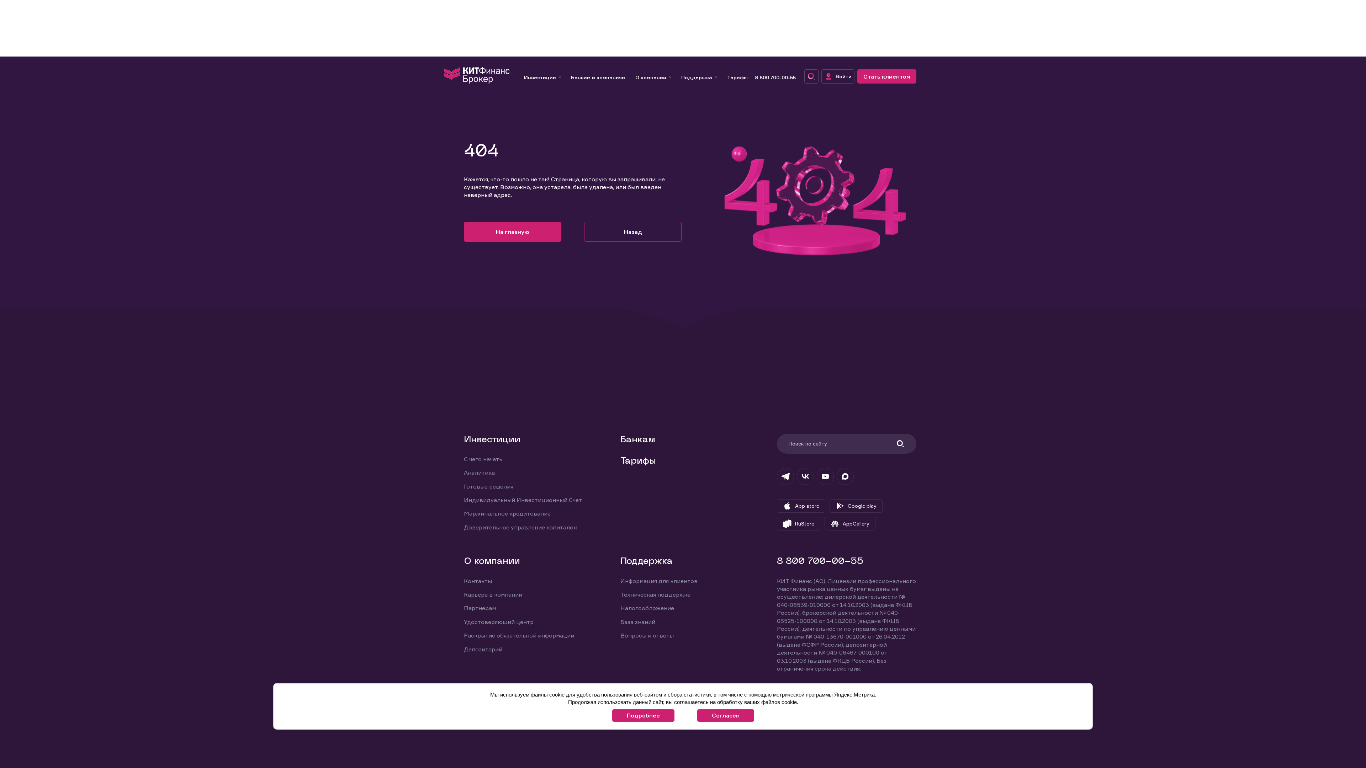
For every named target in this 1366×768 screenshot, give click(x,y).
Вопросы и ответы (647, 635)
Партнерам (480, 608)
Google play (862, 506)
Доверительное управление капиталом (520, 527)
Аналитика (479, 472)
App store (807, 506)
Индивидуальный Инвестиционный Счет (523, 499)
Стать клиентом (886, 76)
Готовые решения (488, 486)
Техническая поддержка (655, 594)
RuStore (804, 524)
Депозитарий (483, 649)
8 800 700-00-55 (775, 77)
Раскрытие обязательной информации (519, 635)
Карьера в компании (493, 594)
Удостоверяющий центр (499, 621)
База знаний (637, 621)
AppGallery (856, 524)
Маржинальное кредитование (507, 513)
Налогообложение (647, 608)
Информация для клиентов (659, 581)
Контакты (478, 581)
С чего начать (483, 459)
